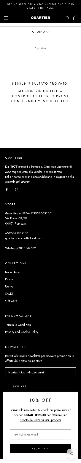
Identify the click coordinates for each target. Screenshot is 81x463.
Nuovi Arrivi (12, 272)
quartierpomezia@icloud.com (23, 238)
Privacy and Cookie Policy (21, 332)
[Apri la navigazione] (6, 17)
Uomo (9, 286)
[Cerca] (68, 17)
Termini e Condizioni (18, 325)
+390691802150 (16, 233)
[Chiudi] (73, 396)
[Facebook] (6, 189)
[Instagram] (16, 189)
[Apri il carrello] (75, 18)
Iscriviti (40, 448)
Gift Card (11, 301)
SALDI (9, 293)
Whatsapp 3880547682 (20, 248)
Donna (9, 279)
